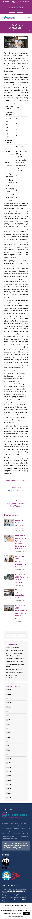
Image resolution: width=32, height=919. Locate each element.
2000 (9, 797)
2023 (9, 698)
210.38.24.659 (12, 12)
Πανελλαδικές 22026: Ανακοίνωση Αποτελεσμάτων (20, 524)
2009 (9, 758)
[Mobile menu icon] (28, 17)
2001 (9, 793)
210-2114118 (11, 899)
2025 (9, 690)
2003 (9, 784)
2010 (9, 754)
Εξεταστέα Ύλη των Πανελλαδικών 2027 (20, 594)
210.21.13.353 (20, 8)
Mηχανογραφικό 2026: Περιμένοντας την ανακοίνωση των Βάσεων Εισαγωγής (21, 612)
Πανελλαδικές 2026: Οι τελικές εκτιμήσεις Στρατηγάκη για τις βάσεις (20, 561)
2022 (9, 703)
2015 (9, 733)
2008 (9, 763)
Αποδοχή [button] (26, 913)
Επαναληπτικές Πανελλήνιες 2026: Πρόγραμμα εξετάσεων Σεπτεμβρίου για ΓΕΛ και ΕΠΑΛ (21, 542)
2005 (9, 776)
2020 (9, 711)
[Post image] (9, 522)
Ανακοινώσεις (9, 38)
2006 (9, 771)
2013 (9, 741)
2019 (9, 715)
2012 (9, 746)
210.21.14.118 (12, 8)
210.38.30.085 (20, 12)
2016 (9, 728)
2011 (9, 750)
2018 (9, 720)
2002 (9, 789)
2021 (9, 707)
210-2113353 (20, 899)
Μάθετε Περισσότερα (16, 916)
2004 (9, 780)
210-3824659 (11, 891)
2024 (9, 694)
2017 (9, 724)
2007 (9, 767)
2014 (9, 737)
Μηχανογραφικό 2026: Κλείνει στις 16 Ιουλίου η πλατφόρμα (21, 578)
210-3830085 (20, 891)
